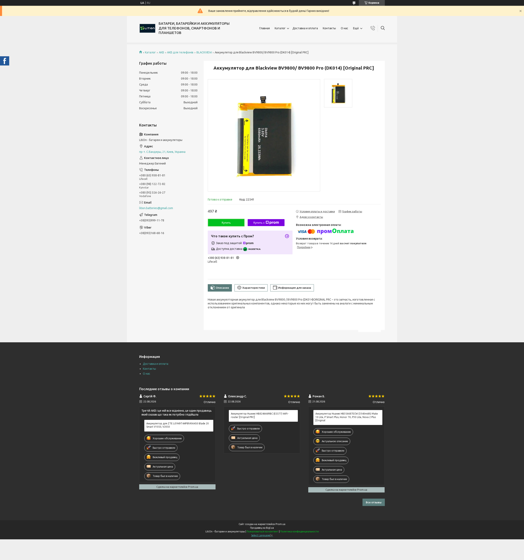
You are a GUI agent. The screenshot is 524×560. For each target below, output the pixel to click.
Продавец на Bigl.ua (262, 527)
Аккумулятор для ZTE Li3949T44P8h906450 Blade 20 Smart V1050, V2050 (177, 425)
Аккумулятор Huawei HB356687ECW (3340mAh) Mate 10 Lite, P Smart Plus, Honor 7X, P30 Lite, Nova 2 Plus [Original (346, 416)
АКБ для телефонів (180, 52)
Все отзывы (374, 502)
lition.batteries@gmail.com (156, 208)
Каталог (280, 28)
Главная (264, 28)
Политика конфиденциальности (299, 531)
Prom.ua (280, 524)
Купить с (259, 222)
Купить (226, 222)
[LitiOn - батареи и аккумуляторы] (147, 28)
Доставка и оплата (305, 28)
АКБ (161, 52)
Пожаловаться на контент (262, 531)
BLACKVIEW (204, 52)
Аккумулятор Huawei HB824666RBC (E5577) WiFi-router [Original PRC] (259, 415)
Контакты (329, 28)
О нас (344, 28)
